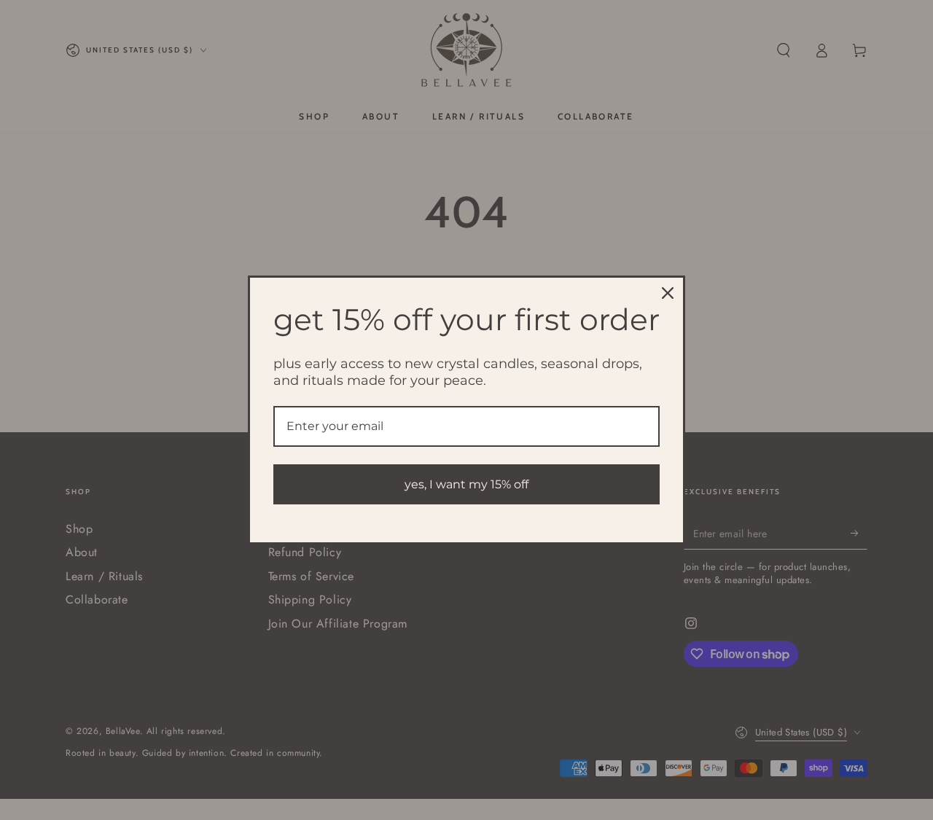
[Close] (667, 293)
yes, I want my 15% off (466, 484)
